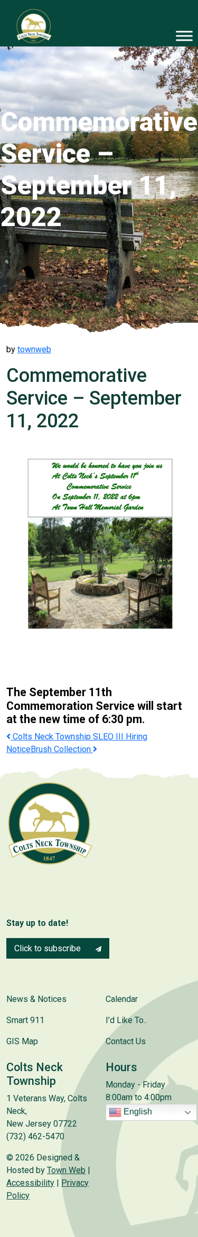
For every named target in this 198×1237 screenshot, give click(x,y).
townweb (34, 349)
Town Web (66, 1170)
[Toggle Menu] (184, 36)
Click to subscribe (48, 948)
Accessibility (30, 1183)
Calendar (122, 999)
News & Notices (36, 999)
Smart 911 (25, 1020)
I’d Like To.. (126, 1020)
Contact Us (126, 1041)
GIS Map (22, 1041)
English (136, 1111)
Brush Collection (62, 749)
